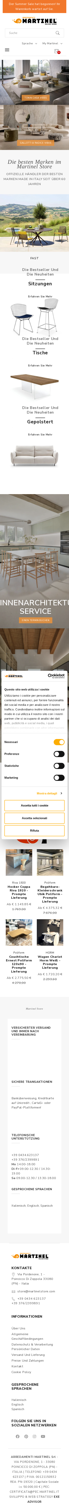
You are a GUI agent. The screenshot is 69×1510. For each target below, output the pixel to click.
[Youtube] (42, 1436)
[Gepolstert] (34, 455)
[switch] (59, 754)
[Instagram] (34, 1436)
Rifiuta (34, 830)
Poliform (50, 883)
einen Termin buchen (35, 620)
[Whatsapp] (51, 1436)
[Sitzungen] (34, 317)
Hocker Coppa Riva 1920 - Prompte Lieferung (19, 892)
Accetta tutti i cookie (34, 805)
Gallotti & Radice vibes (35, 142)
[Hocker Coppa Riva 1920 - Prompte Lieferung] (19, 862)
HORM (50, 953)
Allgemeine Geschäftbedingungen (27, 1336)
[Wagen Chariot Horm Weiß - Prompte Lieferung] (50, 932)
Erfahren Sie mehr (40, 296)
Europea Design (34, 258)
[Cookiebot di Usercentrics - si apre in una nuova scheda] (49, 676)
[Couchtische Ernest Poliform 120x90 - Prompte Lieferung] (19, 932)
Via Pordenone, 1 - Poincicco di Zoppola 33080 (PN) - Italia (32, 1279)
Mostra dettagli (47, 793)
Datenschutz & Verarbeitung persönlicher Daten (32, 1346)
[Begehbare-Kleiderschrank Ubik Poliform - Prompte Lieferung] (50, 862)
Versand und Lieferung (28, 1355)
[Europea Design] (34, 223)
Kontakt (17, 1366)
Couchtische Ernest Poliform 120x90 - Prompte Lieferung (19, 964)
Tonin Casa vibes (36, 97)
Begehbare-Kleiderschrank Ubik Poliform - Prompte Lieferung (50, 894)
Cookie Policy (21, 1372)
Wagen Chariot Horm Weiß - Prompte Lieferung (50, 962)
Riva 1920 (18, 883)
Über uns (18, 1328)
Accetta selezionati (34, 818)
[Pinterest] (26, 1436)
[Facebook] (17, 1436)
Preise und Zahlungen (28, 1361)
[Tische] (34, 386)
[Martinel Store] (34, 20)
